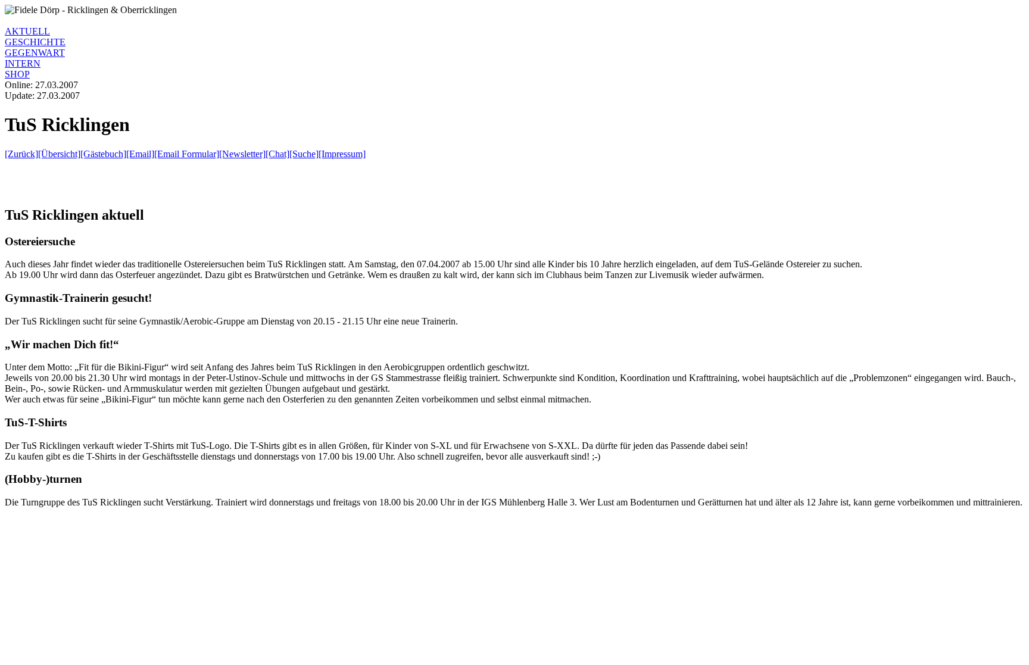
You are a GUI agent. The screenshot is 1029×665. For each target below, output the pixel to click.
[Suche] (304, 154)
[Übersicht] (59, 154)
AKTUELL (27, 31)
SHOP (17, 74)
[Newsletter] (242, 154)
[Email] (140, 154)
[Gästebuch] (103, 154)
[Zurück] (21, 154)
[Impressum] (342, 154)
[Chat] (277, 154)
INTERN (22, 63)
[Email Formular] (186, 154)
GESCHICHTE (35, 42)
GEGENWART (35, 53)
